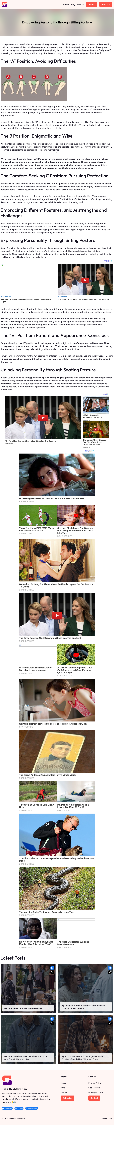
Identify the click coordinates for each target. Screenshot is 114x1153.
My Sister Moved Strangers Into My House (23, 1008)
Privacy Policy (94, 1083)
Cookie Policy (94, 1087)
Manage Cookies (96, 1092)
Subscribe (105, 4)
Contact (91, 4)
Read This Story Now (14, 1089)
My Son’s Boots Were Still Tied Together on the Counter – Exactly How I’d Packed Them (82, 1057)
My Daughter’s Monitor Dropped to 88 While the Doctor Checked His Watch (83, 1007)
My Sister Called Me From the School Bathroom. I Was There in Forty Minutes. (26, 1057)
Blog (63, 1087)
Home (63, 1083)
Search (64, 1092)
